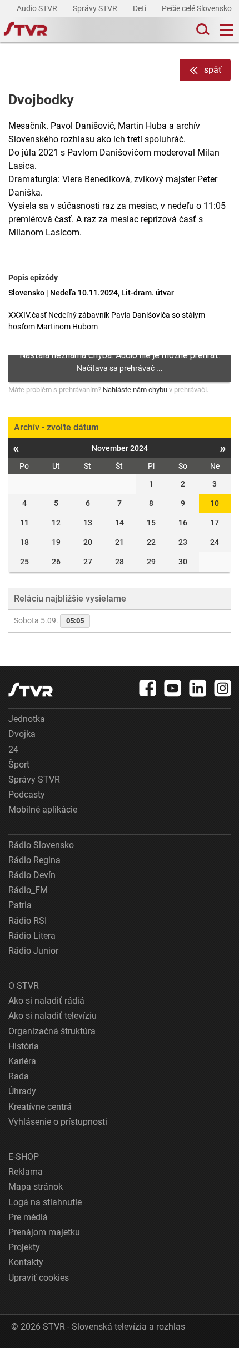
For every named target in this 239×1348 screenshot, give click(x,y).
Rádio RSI (27, 920)
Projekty (24, 1247)
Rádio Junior (33, 950)
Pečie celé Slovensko (197, 8)
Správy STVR (96, 8)
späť (213, 69)
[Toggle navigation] (226, 29)
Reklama (25, 1171)
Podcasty (26, 794)
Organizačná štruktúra (52, 1031)
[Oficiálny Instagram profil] (223, 688)
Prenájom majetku (44, 1232)
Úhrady (22, 1091)
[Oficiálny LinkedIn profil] (198, 688)
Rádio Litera (32, 935)
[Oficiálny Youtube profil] (173, 688)
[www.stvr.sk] (30, 689)
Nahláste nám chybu (135, 389)
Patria (20, 905)
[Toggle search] (202, 29)
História (23, 1046)
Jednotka (26, 719)
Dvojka (22, 734)
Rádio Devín (32, 875)
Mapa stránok (35, 1186)
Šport (18, 764)
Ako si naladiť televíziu (52, 1015)
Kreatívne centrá (40, 1106)
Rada (18, 1076)
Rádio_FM (28, 890)
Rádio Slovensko (41, 845)
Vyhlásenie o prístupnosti (57, 1121)
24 (13, 749)
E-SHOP (23, 1156)
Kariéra (22, 1061)
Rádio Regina (34, 860)
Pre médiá (28, 1217)
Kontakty (25, 1262)
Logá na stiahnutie (45, 1202)
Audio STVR (38, 8)
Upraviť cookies (38, 1277)
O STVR (23, 985)
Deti (140, 8)
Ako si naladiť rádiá (46, 1000)
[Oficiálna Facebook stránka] (148, 688)
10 (214, 503)
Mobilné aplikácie (42, 809)
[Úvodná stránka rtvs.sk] (25, 30)
